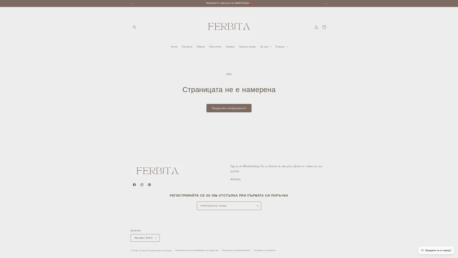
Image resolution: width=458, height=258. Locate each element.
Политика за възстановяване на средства (197, 250)
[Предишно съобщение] (132, 3)
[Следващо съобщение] (326, 3)
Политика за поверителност (236, 250)
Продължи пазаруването (229, 108)
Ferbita (142, 250)
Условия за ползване (265, 250)
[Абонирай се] (257, 206)
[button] (134, 27)
